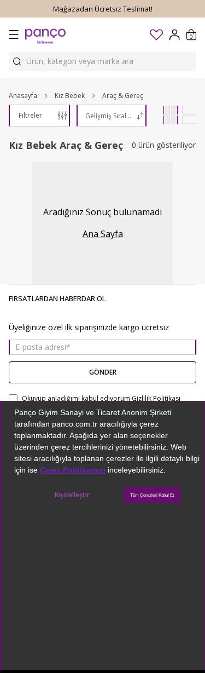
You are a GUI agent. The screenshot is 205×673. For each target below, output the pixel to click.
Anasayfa (23, 95)
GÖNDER (102, 372)
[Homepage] (45, 34)
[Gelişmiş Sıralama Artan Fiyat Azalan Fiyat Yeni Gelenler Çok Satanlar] (112, 115)
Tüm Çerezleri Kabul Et (152, 495)
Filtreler (30, 115)
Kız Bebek (70, 95)
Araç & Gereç (122, 95)
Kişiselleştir (72, 494)
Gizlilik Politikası (156, 398)
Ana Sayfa (103, 234)
